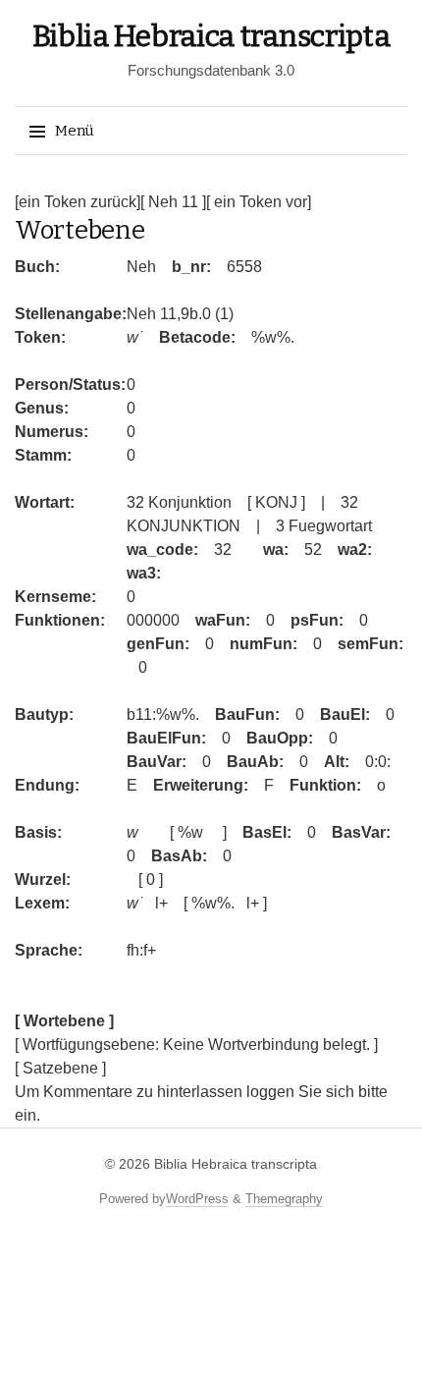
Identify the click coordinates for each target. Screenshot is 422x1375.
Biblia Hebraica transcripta (211, 36)
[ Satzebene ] (60, 1068)
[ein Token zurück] (77, 201)
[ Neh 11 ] (173, 201)
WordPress (197, 1198)
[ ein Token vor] (258, 201)
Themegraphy (284, 1198)
